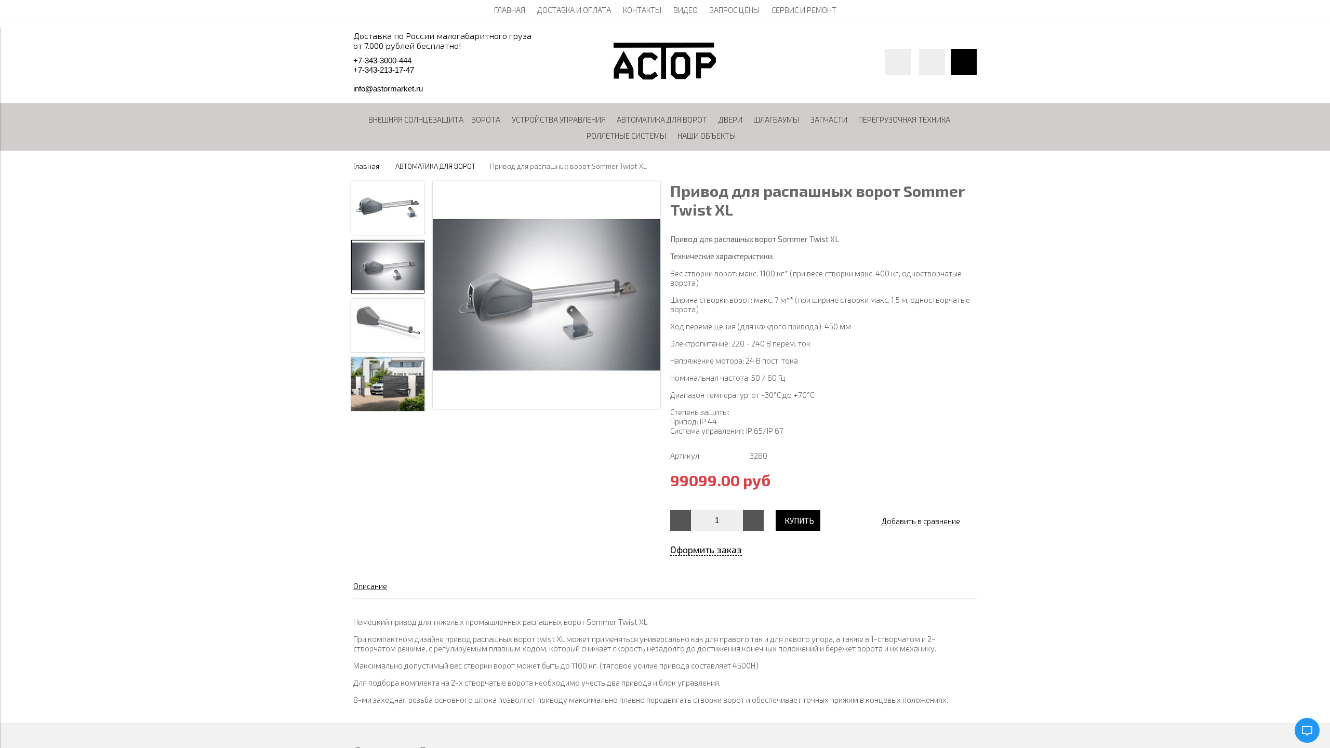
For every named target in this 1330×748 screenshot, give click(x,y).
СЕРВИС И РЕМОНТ (804, 10)
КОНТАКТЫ (642, 10)
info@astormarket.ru (388, 88)
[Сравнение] (932, 62)
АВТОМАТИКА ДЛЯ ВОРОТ (435, 166)
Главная (366, 166)
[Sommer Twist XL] (546, 295)
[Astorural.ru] (665, 76)
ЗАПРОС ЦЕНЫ (735, 10)
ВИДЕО (685, 10)
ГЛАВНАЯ (509, 10)
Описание (370, 586)
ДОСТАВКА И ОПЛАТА (574, 10)
